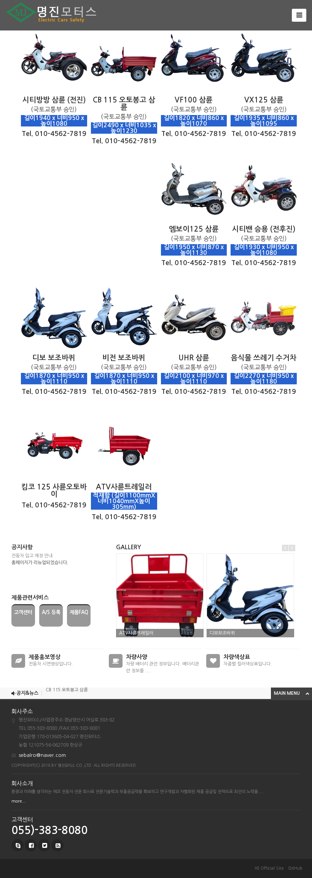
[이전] (285, 548)
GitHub (295, 868)
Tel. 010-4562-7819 (54, 133)
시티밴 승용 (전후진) (65, 697)
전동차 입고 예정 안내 (32, 555)
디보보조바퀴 (222, 633)
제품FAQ (79, 612)
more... (18, 801)
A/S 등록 (51, 612)
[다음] (292, 548)
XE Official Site (269, 868)
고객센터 (23, 612)
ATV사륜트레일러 (136, 633)
